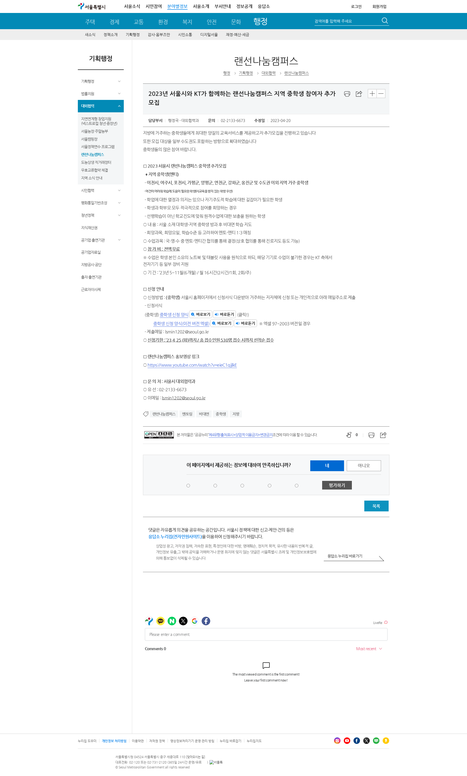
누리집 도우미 (87, 741)
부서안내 (223, 6)
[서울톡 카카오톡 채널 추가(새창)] (216, 762)
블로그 (376, 740)
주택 (90, 22)
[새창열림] (347, 94)
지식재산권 (89, 227)
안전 (211, 22)
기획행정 (133, 34)
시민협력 (87, 190)
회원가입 (379, 6)
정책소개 (111, 34)
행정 (260, 21)
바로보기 (203, 314)
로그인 (356, 6)
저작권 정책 (157, 741)
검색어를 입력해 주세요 (333, 21)
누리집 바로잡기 (230, 741)
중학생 (221, 414)
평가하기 (337, 485)
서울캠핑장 (89, 139)
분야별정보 (177, 6)
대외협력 (87, 106)
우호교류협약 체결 (94, 170)
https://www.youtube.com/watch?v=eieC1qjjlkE (192, 364)
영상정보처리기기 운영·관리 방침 (192, 741)
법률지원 (87, 94)
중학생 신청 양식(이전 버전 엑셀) (181, 323)
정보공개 (244, 6)
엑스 (366, 740)
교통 (139, 22)
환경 (163, 22)
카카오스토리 (386, 740)
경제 (114, 22)
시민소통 (185, 34)
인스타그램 (337, 740)
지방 (235, 414)
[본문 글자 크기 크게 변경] (372, 93)
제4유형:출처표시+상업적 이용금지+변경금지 (240, 435)
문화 (236, 22)
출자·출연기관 (91, 277)
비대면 (204, 414)
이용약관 (138, 741)
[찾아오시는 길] (195, 757)
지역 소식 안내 (91, 178)
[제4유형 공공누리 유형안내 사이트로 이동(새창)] (159, 434)
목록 (376, 506)
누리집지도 (254, 741)
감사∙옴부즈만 (159, 34)
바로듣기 (227, 314)
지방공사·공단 (91, 264)
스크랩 (359, 94)
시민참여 (154, 6)
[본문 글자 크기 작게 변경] (380, 93)
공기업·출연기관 (93, 240)
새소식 (90, 34)
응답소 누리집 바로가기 (345, 556)
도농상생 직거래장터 (96, 162)
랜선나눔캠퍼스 (92, 154)
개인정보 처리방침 (114, 741)
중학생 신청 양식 (174, 314)
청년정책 (87, 215)
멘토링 (187, 414)
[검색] (385, 21)
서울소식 (132, 6)
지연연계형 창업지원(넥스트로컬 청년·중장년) (99, 121)
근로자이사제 (91, 289)
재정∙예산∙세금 (237, 34)
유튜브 (347, 740)
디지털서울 (209, 34)
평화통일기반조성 (94, 203)
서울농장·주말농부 (94, 131)
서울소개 (201, 6)
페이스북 (356, 740)
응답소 (264, 6)
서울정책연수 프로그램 (97, 146)
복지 (187, 22)
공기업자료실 (91, 252)
